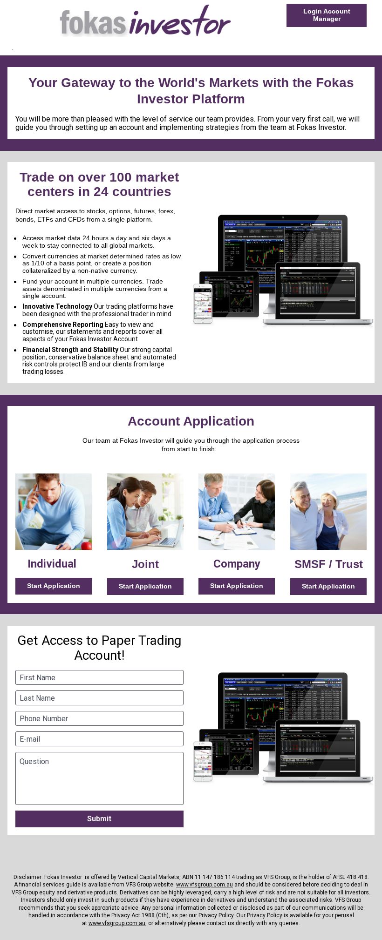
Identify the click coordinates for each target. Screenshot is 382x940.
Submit (99, 818)
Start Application (53, 585)
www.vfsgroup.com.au (204, 884)
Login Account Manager (326, 14)
